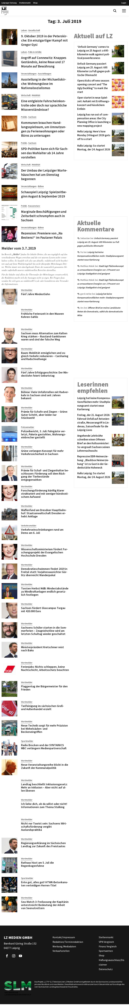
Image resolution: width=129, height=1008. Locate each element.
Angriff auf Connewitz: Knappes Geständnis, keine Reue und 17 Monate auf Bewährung (43, 62)
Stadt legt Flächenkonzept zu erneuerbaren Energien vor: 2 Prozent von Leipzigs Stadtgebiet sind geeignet (100, 270)
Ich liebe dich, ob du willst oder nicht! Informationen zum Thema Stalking (44, 805)
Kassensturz (34, 205)
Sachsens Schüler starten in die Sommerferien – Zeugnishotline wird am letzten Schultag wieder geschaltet (44, 631)
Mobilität (36, 95)
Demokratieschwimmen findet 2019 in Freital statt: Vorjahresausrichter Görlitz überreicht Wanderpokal (44, 572)
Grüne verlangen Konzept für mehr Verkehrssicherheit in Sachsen (42, 452)
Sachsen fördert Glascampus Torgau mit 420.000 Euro (43, 609)
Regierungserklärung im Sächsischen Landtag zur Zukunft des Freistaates (43, 844)
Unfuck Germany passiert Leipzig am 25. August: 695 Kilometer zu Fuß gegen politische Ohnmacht (98, 242)
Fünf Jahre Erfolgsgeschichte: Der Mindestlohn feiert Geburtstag (44, 374)
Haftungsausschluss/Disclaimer (111, 962)
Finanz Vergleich (108, 946)
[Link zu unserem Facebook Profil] (7, 956)
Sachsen (32, 116)
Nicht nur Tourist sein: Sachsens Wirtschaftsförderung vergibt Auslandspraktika (44, 827)
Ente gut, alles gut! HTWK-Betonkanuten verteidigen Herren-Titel (44, 883)
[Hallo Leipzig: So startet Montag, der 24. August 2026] (117, 150)
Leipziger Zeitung (9, 3)
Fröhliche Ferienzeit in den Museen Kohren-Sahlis (42, 315)
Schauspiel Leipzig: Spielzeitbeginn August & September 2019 (44, 194)
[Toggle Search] (115, 11)
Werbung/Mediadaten (64, 946)
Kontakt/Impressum (64, 937)
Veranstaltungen (28, 73)
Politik (24, 116)
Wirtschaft (26, 95)
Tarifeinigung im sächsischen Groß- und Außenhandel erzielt (42, 707)
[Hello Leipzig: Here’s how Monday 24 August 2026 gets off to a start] (117, 136)
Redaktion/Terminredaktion (68, 941)
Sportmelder (27, 741)
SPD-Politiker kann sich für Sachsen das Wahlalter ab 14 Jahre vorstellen (44, 153)
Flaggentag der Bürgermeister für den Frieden (44, 687)
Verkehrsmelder (28, 525)
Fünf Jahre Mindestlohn (35, 294)
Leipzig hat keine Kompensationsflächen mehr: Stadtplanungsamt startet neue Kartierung (100, 256)
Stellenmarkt (25, 3)
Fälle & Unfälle (35, 52)
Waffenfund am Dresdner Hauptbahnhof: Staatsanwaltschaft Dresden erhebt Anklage (44, 513)
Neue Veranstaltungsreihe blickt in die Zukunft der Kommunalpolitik (44, 766)
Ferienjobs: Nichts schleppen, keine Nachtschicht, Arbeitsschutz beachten (45, 668)
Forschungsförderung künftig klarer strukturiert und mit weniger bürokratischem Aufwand (44, 494)
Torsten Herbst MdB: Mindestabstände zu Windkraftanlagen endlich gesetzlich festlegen (44, 591)
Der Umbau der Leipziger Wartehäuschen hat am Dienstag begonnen (44, 174)
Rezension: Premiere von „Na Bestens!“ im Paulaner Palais (41, 235)
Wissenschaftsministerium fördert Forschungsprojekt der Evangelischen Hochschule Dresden (44, 552)
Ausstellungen (44, 73)
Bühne (41, 186)
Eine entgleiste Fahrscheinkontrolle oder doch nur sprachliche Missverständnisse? (44, 105)
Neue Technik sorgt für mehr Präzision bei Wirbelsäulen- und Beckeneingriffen (44, 729)
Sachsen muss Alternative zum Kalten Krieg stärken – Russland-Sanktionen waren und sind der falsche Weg (44, 336)
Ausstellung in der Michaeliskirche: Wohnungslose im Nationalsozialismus (43, 83)
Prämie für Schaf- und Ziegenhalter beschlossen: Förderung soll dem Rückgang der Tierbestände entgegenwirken (45, 475)
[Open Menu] (124, 11)
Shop (35, 3)
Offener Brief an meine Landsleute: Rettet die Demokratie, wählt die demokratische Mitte (100, 311)
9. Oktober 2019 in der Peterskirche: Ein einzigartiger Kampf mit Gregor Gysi (44, 40)
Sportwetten (106, 950)
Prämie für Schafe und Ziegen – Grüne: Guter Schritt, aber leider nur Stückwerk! (44, 415)
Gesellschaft (34, 30)
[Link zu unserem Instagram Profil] (14, 956)
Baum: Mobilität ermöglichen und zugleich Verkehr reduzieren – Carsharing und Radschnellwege (44, 356)
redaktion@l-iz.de (31, 280)
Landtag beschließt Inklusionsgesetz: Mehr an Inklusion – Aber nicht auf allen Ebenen (44, 787)
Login (123, 3)
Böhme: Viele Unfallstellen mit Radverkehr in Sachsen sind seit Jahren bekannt (45, 395)
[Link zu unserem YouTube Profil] (20, 956)
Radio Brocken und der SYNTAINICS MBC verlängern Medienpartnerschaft (44, 746)
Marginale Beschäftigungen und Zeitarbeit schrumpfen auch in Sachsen (43, 216)
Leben (24, 30)
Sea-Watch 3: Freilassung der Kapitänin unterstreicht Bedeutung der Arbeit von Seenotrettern (45, 905)
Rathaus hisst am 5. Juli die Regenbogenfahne (37, 864)
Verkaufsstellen (61, 950)
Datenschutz (106, 969)
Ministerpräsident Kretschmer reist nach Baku (42, 648)
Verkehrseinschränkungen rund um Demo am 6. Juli (42, 531)
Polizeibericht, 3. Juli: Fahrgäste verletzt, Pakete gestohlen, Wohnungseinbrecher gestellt (43, 434)
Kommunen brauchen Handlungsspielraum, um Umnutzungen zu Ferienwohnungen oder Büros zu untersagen (43, 129)
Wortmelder (26, 290)
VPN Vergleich (106, 941)
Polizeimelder (27, 427)
